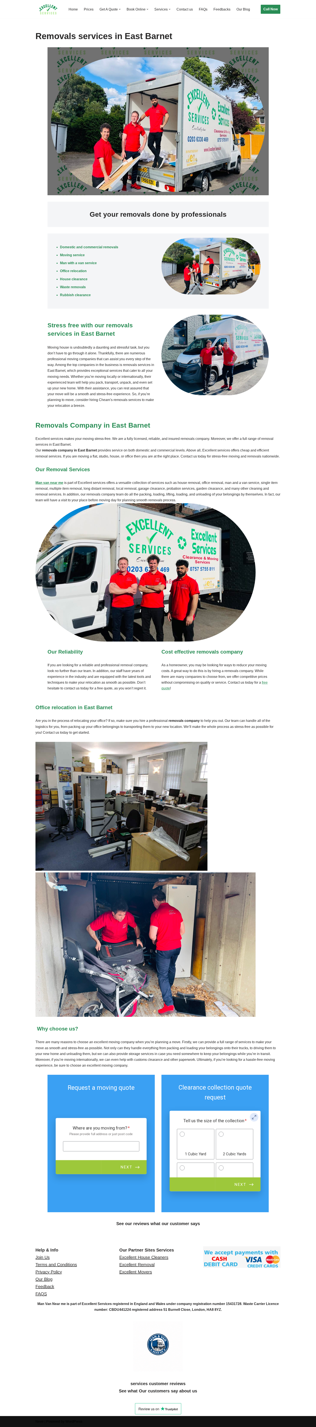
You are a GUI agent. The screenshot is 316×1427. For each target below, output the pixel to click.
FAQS (41, 1293)
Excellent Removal (137, 1264)
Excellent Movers (135, 1272)
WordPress (73, 1421)
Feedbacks (221, 9)
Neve (39, 1421)
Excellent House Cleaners (143, 1257)
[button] (120, 9)
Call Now (270, 9)
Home (73, 9)
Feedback (44, 1286)
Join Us (42, 1257)
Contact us (184, 9)
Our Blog (243, 9)
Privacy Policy (48, 1272)
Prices (89, 9)
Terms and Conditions (56, 1264)
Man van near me (49, 483)
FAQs (203, 9)
